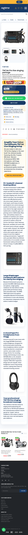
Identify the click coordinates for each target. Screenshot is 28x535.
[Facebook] (3, 129)
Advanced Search (4, 507)
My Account (3, 503)
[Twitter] (6, 129)
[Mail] (14, 129)
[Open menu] (25, 8)
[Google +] (11, 129)
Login (2, 508)
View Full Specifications (14, 175)
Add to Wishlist (21, 129)
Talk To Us (3, 501)
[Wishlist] (19, 8)
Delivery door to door (5, 521)
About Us (3, 500)
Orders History (4, 505)
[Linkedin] (9, 129)
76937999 (3, 471)
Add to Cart (14, 102)
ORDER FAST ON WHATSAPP (15, 98)
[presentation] (4, 35)
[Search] (26, 14)
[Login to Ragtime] (16, 8)
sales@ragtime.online (5, 474)
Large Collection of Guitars (6, 516)
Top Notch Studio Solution (6, 514)
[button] (21, 8)
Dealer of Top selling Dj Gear (7, 518)
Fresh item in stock (5, 519)
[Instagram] (2, 480)
